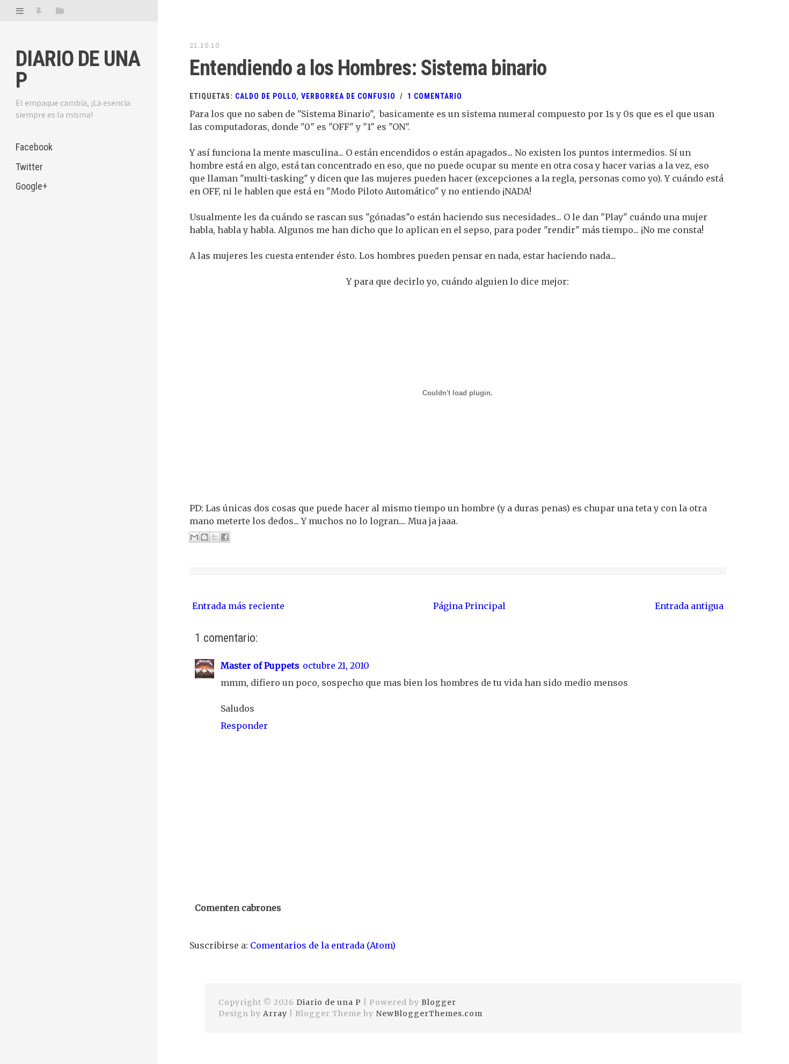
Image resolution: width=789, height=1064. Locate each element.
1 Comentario (434, 96)
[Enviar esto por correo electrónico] (194, 537)
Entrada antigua (689, 605)
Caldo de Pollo (265, 96)
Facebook (34, 147)
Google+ (31, 186)
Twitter (29, 166)
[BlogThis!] (204, 537)
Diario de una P (78, 69)
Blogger (438, 1002)
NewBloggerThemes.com (429, 1013)
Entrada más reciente (238, 605)
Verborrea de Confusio (348, 96)
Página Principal (469, 605)
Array (275, 1013)
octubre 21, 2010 (336, 665)
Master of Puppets (260, 665)
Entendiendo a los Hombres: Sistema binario (367, 68)
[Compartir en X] (214, 537)
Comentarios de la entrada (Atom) (323, 945)
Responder (244, 725)
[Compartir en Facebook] (225, 537)
